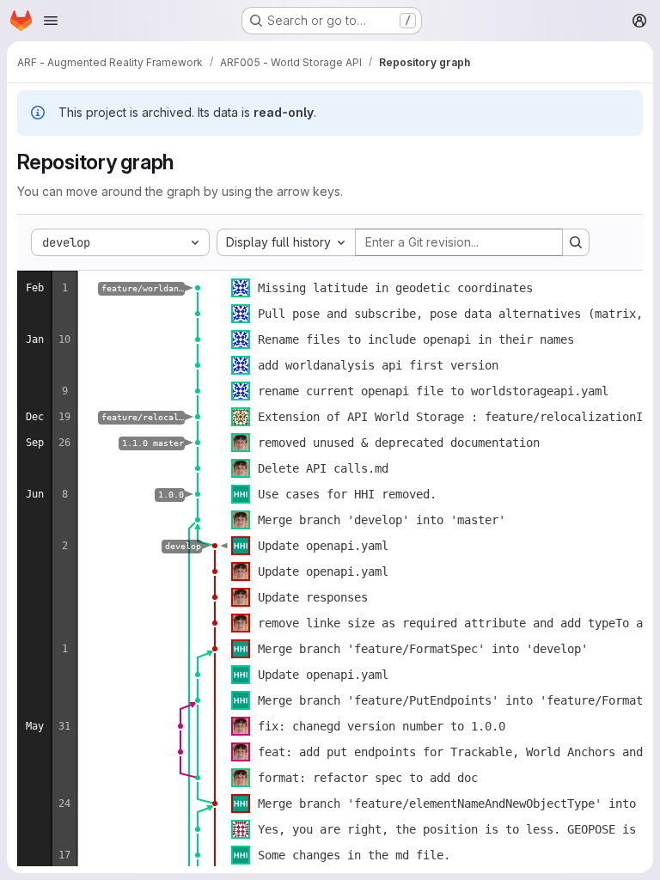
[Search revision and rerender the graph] (576, 242)
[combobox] (286, 242)
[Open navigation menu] (50, 20)
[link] (197, 287)
